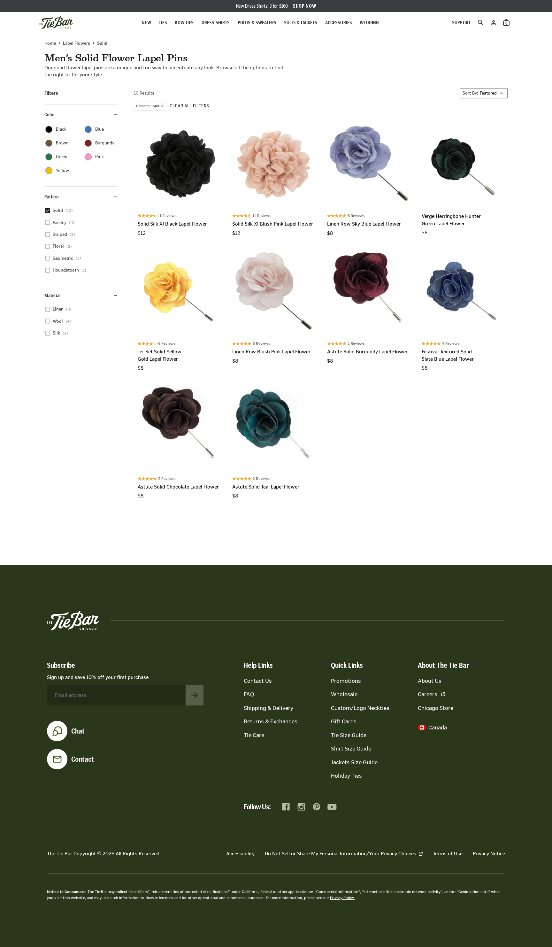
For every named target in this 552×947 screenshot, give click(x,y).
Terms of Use (448, 854)
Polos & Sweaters (257, 22)
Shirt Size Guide (351, 748)
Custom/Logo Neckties (360, 708)
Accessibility (240, 854)
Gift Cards (343, 721)
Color (49, 115)
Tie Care (254, 735)
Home (50, 43)
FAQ (249, 694)
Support (461, 22)
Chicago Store (435, 708)
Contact (82, 759)
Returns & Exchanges (270, 721)
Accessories (338, 22)
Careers (427, 694)
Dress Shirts (216, 22)
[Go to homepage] (56, 22)
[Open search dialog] (480, 22)
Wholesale (344, 694)
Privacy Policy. (342, 898)
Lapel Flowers (76, 43)
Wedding (369, 22)
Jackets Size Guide (354, 762)
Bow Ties (184, 22)
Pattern (51, 197)
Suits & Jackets (300, 22)
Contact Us (258, 680)
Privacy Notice (489, 854)
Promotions (346, 680)
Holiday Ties (346, 775)
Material (52, 295)
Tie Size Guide (348, 735)
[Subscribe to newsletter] (194, 695)
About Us (429, 680)
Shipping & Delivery (268, 708)
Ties (163, 22)
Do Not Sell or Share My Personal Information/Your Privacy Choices (340, 854)
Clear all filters (189, 106)
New (146, 22)
